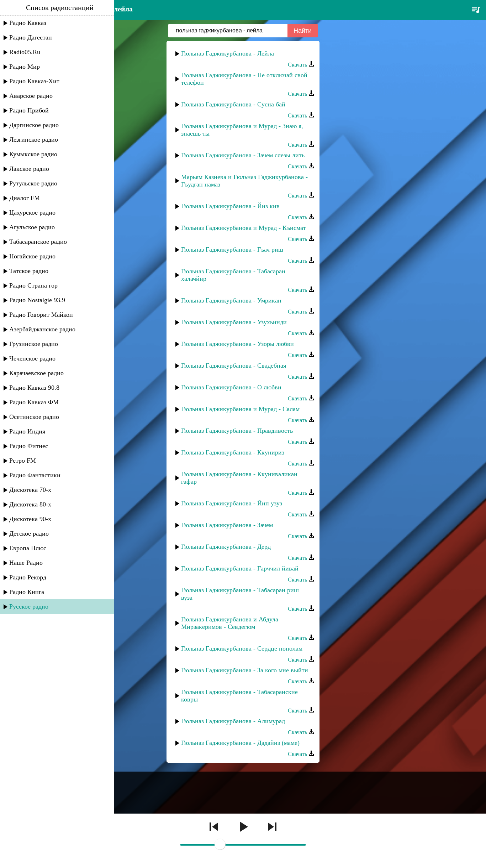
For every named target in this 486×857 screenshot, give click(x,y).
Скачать (298, 65)
